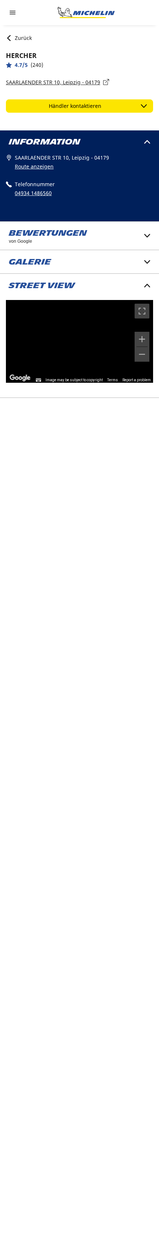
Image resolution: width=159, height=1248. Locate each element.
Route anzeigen (34, 166)
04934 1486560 (33, 193)
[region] (79, 341)
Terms (112, 380)
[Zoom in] (142, 339)
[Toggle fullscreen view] (142, 311)
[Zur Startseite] (86, 12)
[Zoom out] (142, 354)
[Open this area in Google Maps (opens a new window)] (20, 378)
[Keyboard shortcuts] (38, 380)
